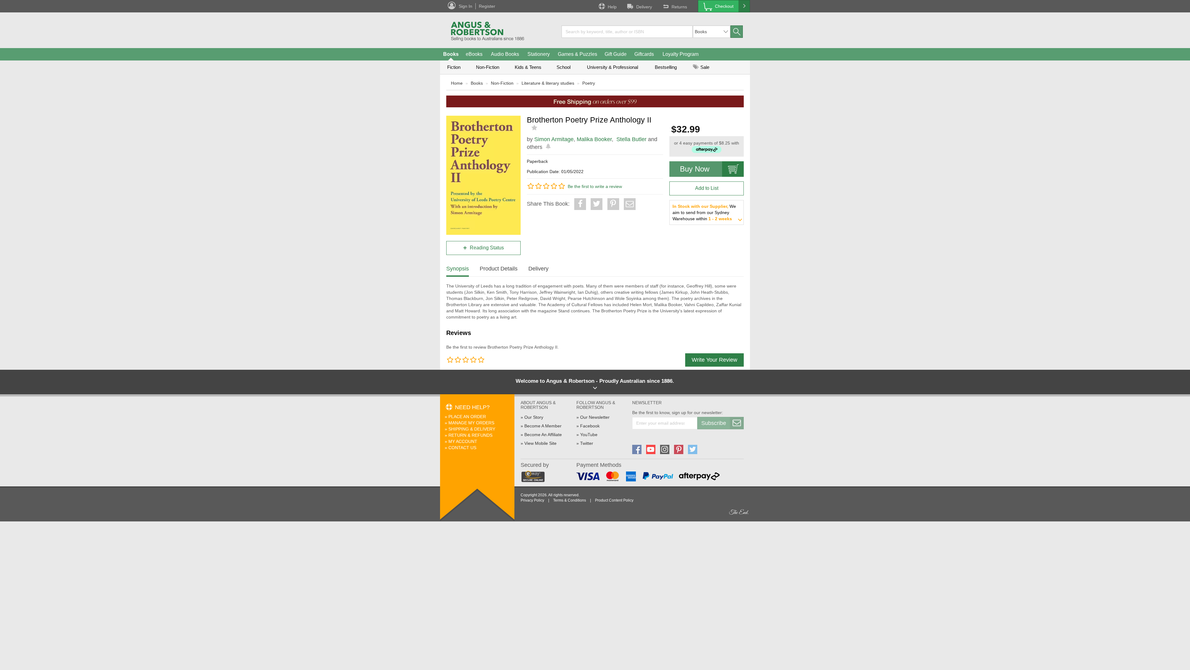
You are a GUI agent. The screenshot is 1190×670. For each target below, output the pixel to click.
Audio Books (505, 54)
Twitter (586, 443)
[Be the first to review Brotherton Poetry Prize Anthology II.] (535, 127)
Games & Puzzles (577, 54)
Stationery (538, 54)
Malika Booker (594, 139)
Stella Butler (631, 139)
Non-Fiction (487, 67)
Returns (679, 6)
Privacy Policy (532, 500)
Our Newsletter (595, 417)
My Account (462, 441)
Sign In (465, 6)
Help (612, 6)
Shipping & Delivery (471, 429)
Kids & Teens (528, 67)
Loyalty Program (681, 54)
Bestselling (666, 67)
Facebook (590, 425)
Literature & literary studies (548, 83)
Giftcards (644, 54)
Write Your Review (714, 360)
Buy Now (694, 169)
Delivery (644, 6)
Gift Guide (616, 54)
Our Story (533, 417)
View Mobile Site (540, 443)
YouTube (588, 434)
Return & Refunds (470, 435)
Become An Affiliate (543, 434)
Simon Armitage (554, 139)
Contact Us (462, 447)
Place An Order (467, 416)
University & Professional (612, 67)
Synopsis (457, 269)
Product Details (499, 269)
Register (487, 6)
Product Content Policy (614, 500)
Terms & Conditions (569, 500)
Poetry (588, 83)
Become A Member (543, 425)
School (564, 67)
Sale (704, 67)
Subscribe (713, 423)
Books (451, 54)
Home (457, 83)
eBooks (474, 54)
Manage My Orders (471, 422)
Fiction (454, 67)
